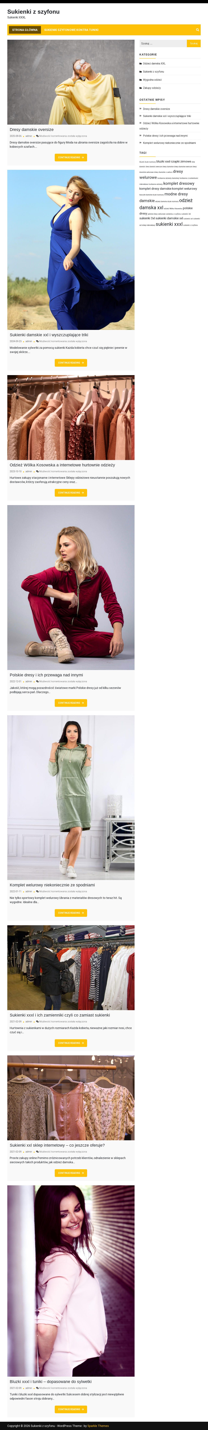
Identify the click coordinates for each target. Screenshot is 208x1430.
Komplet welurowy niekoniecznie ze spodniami (52, 885)
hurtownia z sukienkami (189, 178)
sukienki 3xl (147, 218)
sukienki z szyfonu (190, 225)
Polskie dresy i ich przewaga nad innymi (46, 675)
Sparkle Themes (98, 1426)
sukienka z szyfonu (173, 214)
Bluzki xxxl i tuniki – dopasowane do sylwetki (51, 1381)
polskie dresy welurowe (156, 214)
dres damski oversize (154, 167)
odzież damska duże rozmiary (167, 201)
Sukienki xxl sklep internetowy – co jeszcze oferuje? (57, 1145)
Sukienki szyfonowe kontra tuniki (71, 30)
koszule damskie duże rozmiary (151, 195)
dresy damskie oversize (183, 167)
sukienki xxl (188, 219)
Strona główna (25, 30)
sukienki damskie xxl (169, 218)
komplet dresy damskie (155, 188)
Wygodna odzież (152, 79)
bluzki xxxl (163, 161)
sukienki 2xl (186, 214)
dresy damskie (168, 167)
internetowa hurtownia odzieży (151, 184)
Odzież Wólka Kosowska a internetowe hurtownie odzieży (62, 465)
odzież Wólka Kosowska (173, 209)
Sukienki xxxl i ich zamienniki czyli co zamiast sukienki (60, 1015)
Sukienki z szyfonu (33, 11)
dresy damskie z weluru (163, 172)
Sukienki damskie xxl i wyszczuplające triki (49, 334)
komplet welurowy (184, 188)
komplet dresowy (178, 183)
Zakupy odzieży (152, 87)
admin (29, 136)
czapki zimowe (181, 161)
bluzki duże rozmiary (147, 162)
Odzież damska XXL (154, 63)
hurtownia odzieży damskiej (168, 178)
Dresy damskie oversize (32, 129)
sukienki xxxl (169, 224)
